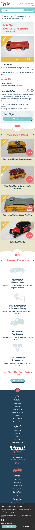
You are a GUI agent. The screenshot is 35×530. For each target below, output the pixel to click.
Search (28, 10)
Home (6, 17)
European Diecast (18, 412)
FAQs (17, 436)
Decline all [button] (25, 526)
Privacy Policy (17, 489)
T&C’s (17, 495)
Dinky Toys (20, 17)
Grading (17, 433)
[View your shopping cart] (28, 4)
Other (17, 416)
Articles (17, 440)
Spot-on (17, 406)
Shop (12, 17)
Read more (16, 513)
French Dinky (17, 409)
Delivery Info (17, 486)
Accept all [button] (9, 526)
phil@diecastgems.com (17, 459)
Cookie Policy (17, 492)
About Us (17, 430)
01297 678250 (17, 457)
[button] (17, 523)
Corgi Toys (17, 403)
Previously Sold (17, 443)
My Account (17, 483)
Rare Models (17, 422)
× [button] (33, 505)
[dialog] (17, 516)
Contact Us (17, 479)
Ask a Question (17, 119)
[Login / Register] (25, 4)
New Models (17, 419)
